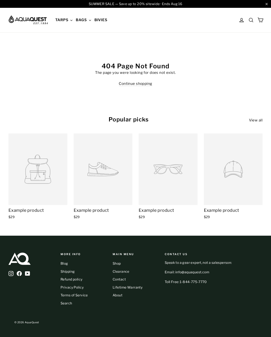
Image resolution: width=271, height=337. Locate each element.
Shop (117, 263)
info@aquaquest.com (192, 272)
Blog (64, 263)
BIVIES (100, 20)
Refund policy (72, 279)
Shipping (68, 272)
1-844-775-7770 (193, 282)
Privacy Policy (72, 287)
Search (66, 303)
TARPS (62, 20)
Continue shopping (135, 83)
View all (256, 120)
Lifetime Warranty (127, 287)
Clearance (121, 272)
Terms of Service (74, 295)
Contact (119, 279)
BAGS (82, 20)
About (117, 295)
